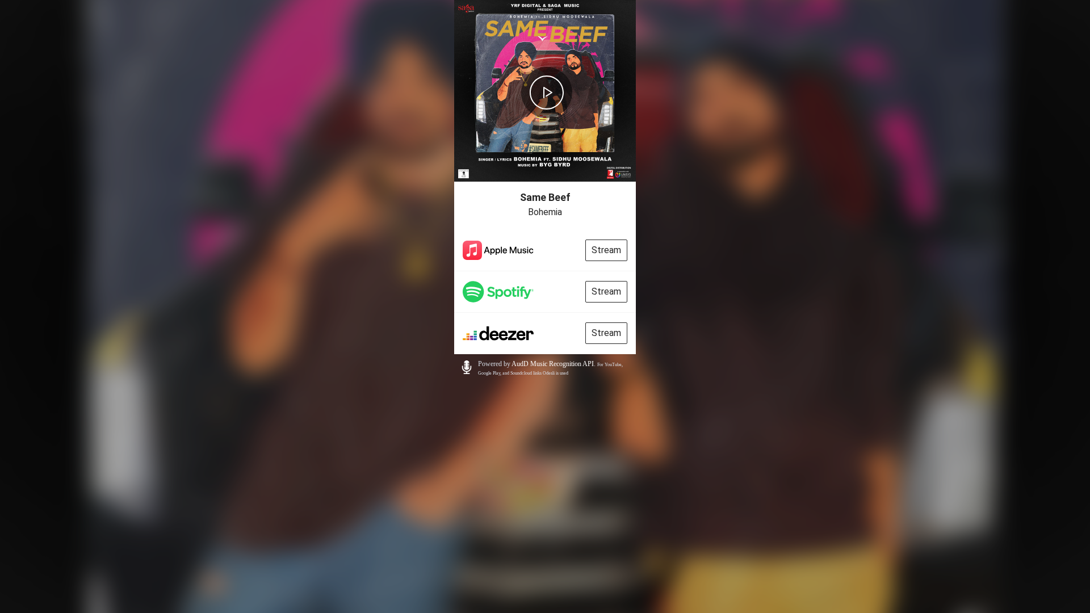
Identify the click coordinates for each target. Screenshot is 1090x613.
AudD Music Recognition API (553, 364)
